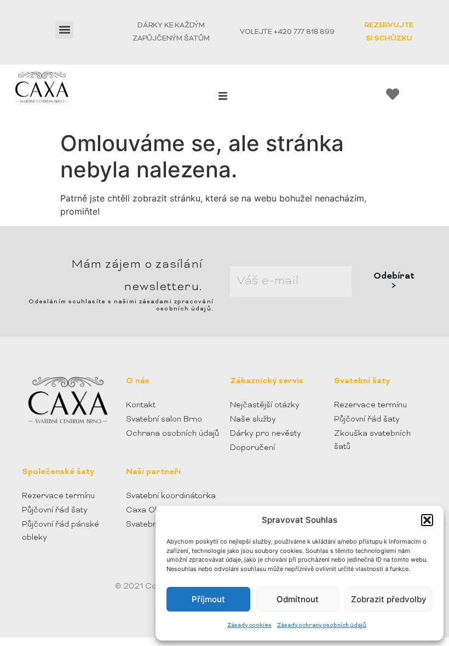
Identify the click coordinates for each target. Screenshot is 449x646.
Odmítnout (298, 599)
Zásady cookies (249, 625)
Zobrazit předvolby (389, 599)
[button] (427, 520)
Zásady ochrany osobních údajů (321, 625)
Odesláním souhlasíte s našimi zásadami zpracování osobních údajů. (121, 305)
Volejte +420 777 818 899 (287, 32)
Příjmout (208, 599)
